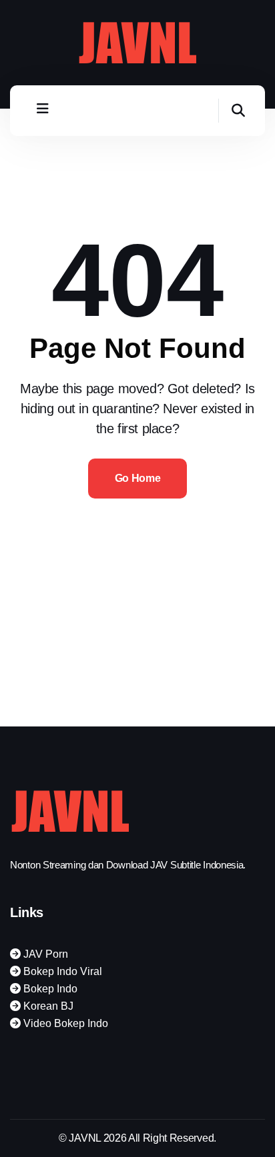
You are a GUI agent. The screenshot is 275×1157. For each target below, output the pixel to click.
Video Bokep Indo (64, 1023)
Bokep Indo (49, 988)
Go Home (138, 478)
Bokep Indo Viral (61, 971)
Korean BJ (47, 1006)
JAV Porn (44, 954)
